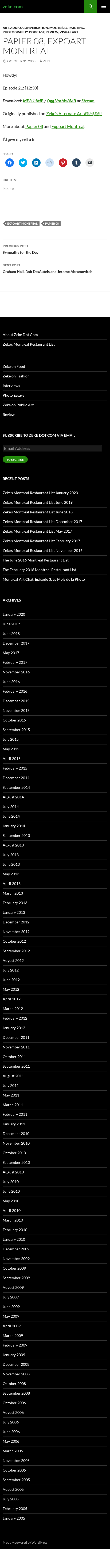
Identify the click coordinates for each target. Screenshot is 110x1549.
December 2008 (16, 1364)
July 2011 (11, 1085)
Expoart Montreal (68, 126)
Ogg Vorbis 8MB (61, 100)
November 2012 (16, 931)
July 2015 (11, 739)
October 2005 (14, 1470)
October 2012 (14, 941)
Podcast (36, 32)
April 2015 (12, 758)
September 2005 (16, 1479)
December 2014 (16, 777)
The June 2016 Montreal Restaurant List (36, 560)
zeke (47, 61)
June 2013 (11, 864)
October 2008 (14, 1383)
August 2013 (13, 845)
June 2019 (11, 624)
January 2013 (14, 912)
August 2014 (13, 797)
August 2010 (13, 1172)
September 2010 (16, 1162)
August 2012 (13, 960)
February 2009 (15, 1345)
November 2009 (16, 1258)
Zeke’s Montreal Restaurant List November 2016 (42, 550)
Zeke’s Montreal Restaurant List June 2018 (38, 512)
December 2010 (16, 1133)
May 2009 (11, 1316)
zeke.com (13, 6)
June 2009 (11, 1306)
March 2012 (13, 1008)
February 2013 (15, 902)
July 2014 (11, 806)
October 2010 (14, 1152)
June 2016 (11, 681)
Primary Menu (103, 6)
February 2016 (15, 691)
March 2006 (13, 1451)
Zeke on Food (14, 366)
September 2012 (16, 951)
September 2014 (16, 787)
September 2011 (16, 1066)
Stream (88, 100)
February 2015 (15, 768)
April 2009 (12, 1326)
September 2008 (16, 1393)
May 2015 (11, 749)
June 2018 (11, 633)
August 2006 (13, 1412)
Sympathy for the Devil (22, 249)
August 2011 (13, 1076)
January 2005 (14, 1518)
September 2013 (16, 835)
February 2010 (15, 1229)
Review (52, 32)
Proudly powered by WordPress (25, 1542)
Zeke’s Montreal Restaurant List (29, 344)
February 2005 (15, 1508)
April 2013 (12, 883)
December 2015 (16, 701)
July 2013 (11, 854)
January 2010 (14, 1239)
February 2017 (15, 662)
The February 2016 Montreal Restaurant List (39, 569)
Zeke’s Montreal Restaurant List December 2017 (42, 521)
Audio (15, 28)
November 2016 (16, 672)
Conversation (35, 28)
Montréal (58, 28)
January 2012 (14, 1027)
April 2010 (12, 1210)
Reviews (9, 414)
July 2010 (11, 1181)
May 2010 (11, 1201)
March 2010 (13, 1220)
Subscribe (15, 460)
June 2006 (11, 1431)
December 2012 (16, 922)
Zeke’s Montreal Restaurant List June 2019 (38, 502)
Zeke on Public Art (18, 405)
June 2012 (11, 979)
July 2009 (11, 1297)
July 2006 (11, 1422)
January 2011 (14, 1124)
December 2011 (16, 1037)
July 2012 (11, 970)
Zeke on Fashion (16, 376)
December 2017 (16, 643)
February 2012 (15, 1018)
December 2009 (16, 1249)
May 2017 (11, 652)
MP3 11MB (33, 100)
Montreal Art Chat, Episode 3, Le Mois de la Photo (44, 579)
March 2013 (13, 893)
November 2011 (16, 1047)
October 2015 (14, 720)
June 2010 (11, 1191)
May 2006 (11, 1441)
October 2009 (14, 1268)
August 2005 (13, 1489)
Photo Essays (13, 395)
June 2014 (11, 816)
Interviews (11, 385)
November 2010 (16, 1143)
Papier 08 (34, 126)
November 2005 (16, 1460)
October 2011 (14, 1056)
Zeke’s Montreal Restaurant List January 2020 (40, 492)
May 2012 (11, 989)
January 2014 (14, 826)
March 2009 (13, 1335)
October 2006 (14, 1402)
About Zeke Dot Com (20, 334)
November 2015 (16, 710)
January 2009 (14, 1354)
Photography (15, 32)
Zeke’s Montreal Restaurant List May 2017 (37, 531)
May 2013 (11, 874)
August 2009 (13, 1287)
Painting (76, 28)
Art (6, 28)
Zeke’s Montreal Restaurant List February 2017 (41, 541)
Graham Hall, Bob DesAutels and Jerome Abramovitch (47, 268)
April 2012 (12, 999)
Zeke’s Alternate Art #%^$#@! (74, 113)
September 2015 (16, 729)
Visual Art (69, 32)
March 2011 (13, 1104)
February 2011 (15, 1114)
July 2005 (11, 1499)
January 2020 (14, 614)
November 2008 (16, 1374)
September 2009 (16, 1277)
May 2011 (11, 1095)
